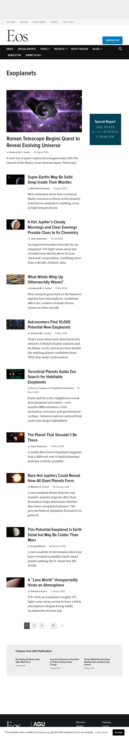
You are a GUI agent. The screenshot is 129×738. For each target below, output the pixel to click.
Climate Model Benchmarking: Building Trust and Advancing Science (97, 662)
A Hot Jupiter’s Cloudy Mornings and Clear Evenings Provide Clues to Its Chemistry (53, 227)
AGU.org (24, 22)
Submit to (33, 55)
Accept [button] (118, 732)
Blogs (96, 49)
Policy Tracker (79, 49)
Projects (59, 49)
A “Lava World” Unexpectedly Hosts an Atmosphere (53, 582)
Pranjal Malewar (38, 546)
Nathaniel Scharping (40, 188)
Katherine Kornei (39, 591)
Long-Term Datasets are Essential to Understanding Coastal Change (64, 662)
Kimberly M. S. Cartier (19, 152)
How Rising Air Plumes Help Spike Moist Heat (28, 660)
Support (112, 40)
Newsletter (14, 55)
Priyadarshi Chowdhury (62, 388)
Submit (105, 726)
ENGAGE (80, 726)
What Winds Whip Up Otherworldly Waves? (45, 279)
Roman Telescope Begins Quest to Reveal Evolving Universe (43, 142)
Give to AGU (68, 22)
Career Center (39, 22)
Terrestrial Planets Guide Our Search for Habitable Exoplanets (52, 377)
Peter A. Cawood (39, 388)
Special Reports (27, 49)
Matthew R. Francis (40, 487)
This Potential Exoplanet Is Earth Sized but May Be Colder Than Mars (55, 535)
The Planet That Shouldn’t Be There (52, 437)
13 (53, 625)
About (9, 49)
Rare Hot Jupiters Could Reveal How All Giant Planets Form (54, 478)
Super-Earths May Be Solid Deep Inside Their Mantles (50, 179)
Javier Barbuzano (39, 238)
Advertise (106, 722)
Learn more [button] (101, 732)
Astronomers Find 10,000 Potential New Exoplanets (49, 324)
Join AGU (54, 22)
